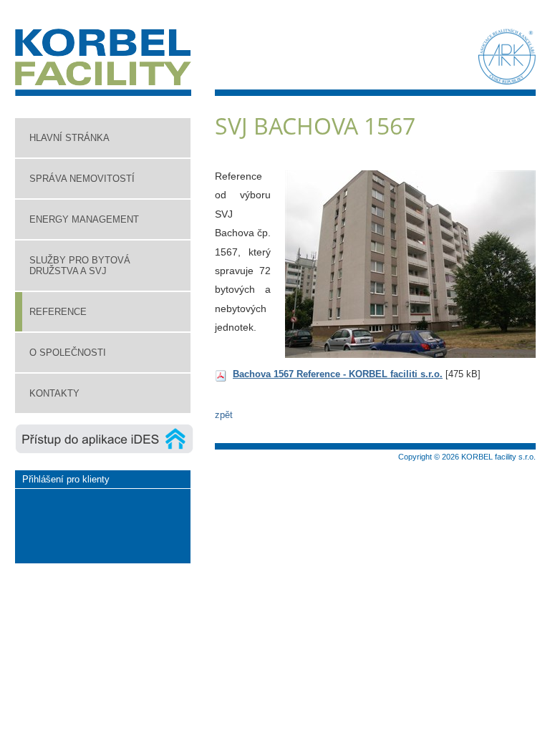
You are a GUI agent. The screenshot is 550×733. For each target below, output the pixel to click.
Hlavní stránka (69, 137)
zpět (224, 414)
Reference (58, 311)
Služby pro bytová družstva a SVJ (79, 265)
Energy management (84, 219)
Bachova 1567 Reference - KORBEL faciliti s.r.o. (338, 374)
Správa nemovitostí (82, 178)
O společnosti (67, 352)
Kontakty (54, 393)
